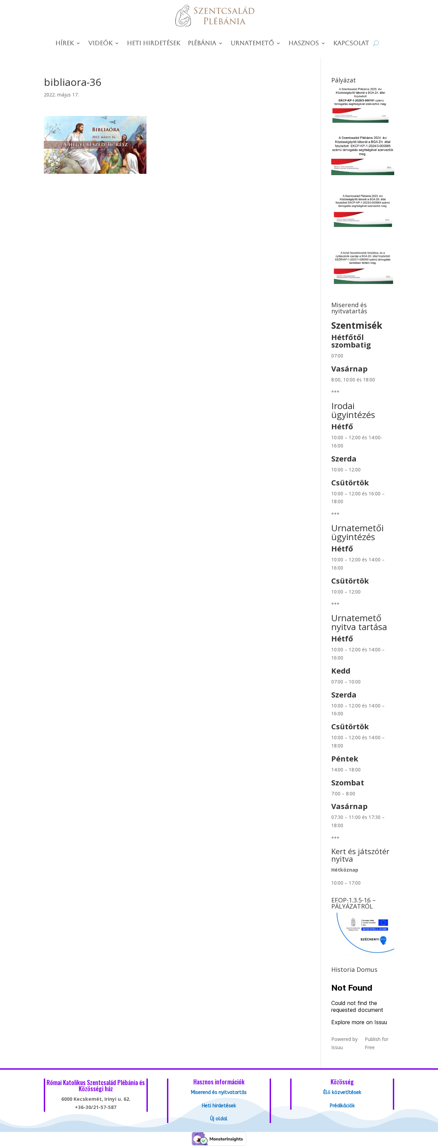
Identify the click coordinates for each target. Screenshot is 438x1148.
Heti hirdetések (153, 44)
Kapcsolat (351, 44)
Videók (100, 44)
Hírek (64, 44)
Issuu (337, 1047)
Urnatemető (252, 44)
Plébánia (202, 44)
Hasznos (303, 44)
